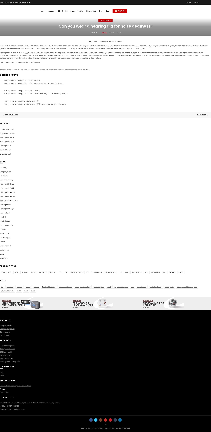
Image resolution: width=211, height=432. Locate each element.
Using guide (4, 250)
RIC (164, 272)
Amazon (3, 389)
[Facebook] (91, 420)
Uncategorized (5, 154)
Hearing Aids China (7, 184)
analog (33, 272)
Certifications (5, 332)
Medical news (5, 221)
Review (2, 242)
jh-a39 (109, 287)
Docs (108, 11)
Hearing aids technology (9, 200)
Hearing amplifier (6, 358)
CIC (66, 272)
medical (3, 217)
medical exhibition (155, 287)
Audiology (3, 167)
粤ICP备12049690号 (123, 428)
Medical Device (5, 150)
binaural (19, 287)
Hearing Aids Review (7, 196)
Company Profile (76, 11)
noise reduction (137, 272)
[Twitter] (95, 420)
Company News (5, 172)
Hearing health (5, 205)
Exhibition (3, 176)
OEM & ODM (62, 11)
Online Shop (4, 392)
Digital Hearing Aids (7, 133)
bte (60, 272)
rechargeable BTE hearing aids (187, 287)
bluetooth (53, 272)
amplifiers (10, 287)
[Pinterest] (110, 420)
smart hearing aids (7, 291)
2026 (9, 272)
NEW (126, 272)
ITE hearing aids (110, 272)
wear (33, 291)
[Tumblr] (115, 420)
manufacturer (141, 287)
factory (28, 287)
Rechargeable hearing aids (10, 362)
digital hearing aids (77, 272)
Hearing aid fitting (6, 180)
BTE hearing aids (6, 352)
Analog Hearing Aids (7, 129)
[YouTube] (105, 420)
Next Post (201, 115)
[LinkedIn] (120, 420)
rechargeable (169, 287)
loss (132, 287)
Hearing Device (5, 146)
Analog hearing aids (7, 349)
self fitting (172, 272)
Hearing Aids (91, 11)
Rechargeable (155, 272)
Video (2, 254)
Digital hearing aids (7, 346)
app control (42, 272)
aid (2, 287)
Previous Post (11, 115)
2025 (3, 272)
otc (146, 272)
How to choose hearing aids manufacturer (15, 386)
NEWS (189, 2)
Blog (100, 11)
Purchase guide (5, 237)
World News (4, 258)
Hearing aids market (7, 192)
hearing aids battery (48, 287)
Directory (196, 2)
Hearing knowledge (105, 20)
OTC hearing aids (6, 225)
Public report (5, 233)
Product (3, 229)
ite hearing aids (99, 287)
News (2, 375)
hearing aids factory (65, 287)
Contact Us (120, 11)
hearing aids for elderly (82, 287)
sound (19, 291)
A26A (16, 272)
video (26, 291)
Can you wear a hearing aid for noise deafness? (22, 62)
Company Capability (7, 329)
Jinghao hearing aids (121, 287)
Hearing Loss (4, 213)
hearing (36, 287)
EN (106, 424)
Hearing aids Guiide (7, 188)
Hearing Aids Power (7, 137)
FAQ (1, 372)
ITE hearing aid (97, 272)
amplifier (25, 272)
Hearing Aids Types (7, 141)
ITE (88, 272)
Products (50, 11)
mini (120, 272)
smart (181, 272)
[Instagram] (100, 420)
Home (42, 11)
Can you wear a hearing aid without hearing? (21, 101)
